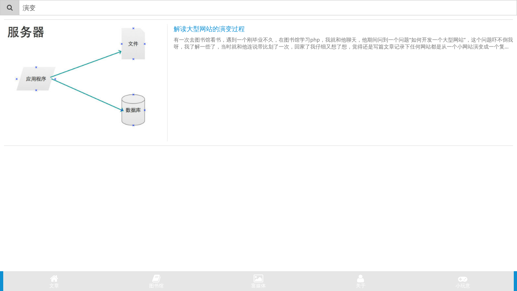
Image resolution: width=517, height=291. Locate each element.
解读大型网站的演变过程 (209, 28)
